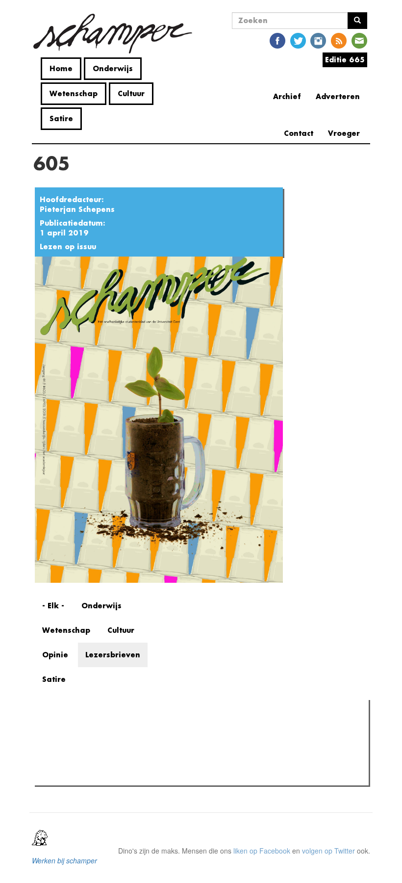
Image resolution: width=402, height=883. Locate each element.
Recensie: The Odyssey (91, 762)
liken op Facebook (261, 851)
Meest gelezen (67, 729)
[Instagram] (318, 40)
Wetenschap (74, 93)
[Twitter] (298, 40)
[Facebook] (277, 40)
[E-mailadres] (359, 40)
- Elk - (53, 605)
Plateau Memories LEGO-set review (109, 775)
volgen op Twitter (328, 851)
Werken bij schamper (64, 860)
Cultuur (131, 93)
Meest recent (124, 729)
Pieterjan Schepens (77, 209)
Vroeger (344, 133)
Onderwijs (113, 68)
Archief (287, 96)
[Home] (116, 33)
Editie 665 (345, 59)
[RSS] (339, 40)
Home (61, 68)
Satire (61, 118)
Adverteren (338, 96)
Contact (298, 133)
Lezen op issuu (68, 246)
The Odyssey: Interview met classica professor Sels (133, 749)
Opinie (55, 654)
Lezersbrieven (112, 654)
